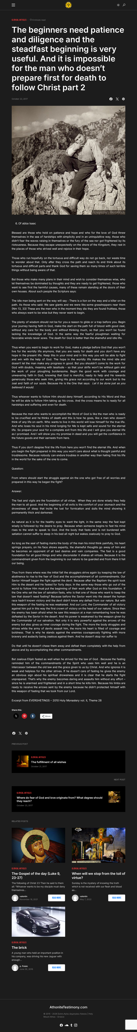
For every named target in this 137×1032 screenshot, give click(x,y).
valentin (23, 896)
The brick (19, 948)
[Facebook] (61, 1025)
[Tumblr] (71, 1025)
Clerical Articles (19, 19)
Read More (56, 897)
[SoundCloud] (66, 1025)
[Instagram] (75, 1025)
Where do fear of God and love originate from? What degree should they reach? (59, 799)
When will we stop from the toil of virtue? (98, 876)
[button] (13, 5)
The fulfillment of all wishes (48, 762)
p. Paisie (24, 966)
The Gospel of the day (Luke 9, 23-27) (36, 876)
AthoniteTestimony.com (68, 1007)
